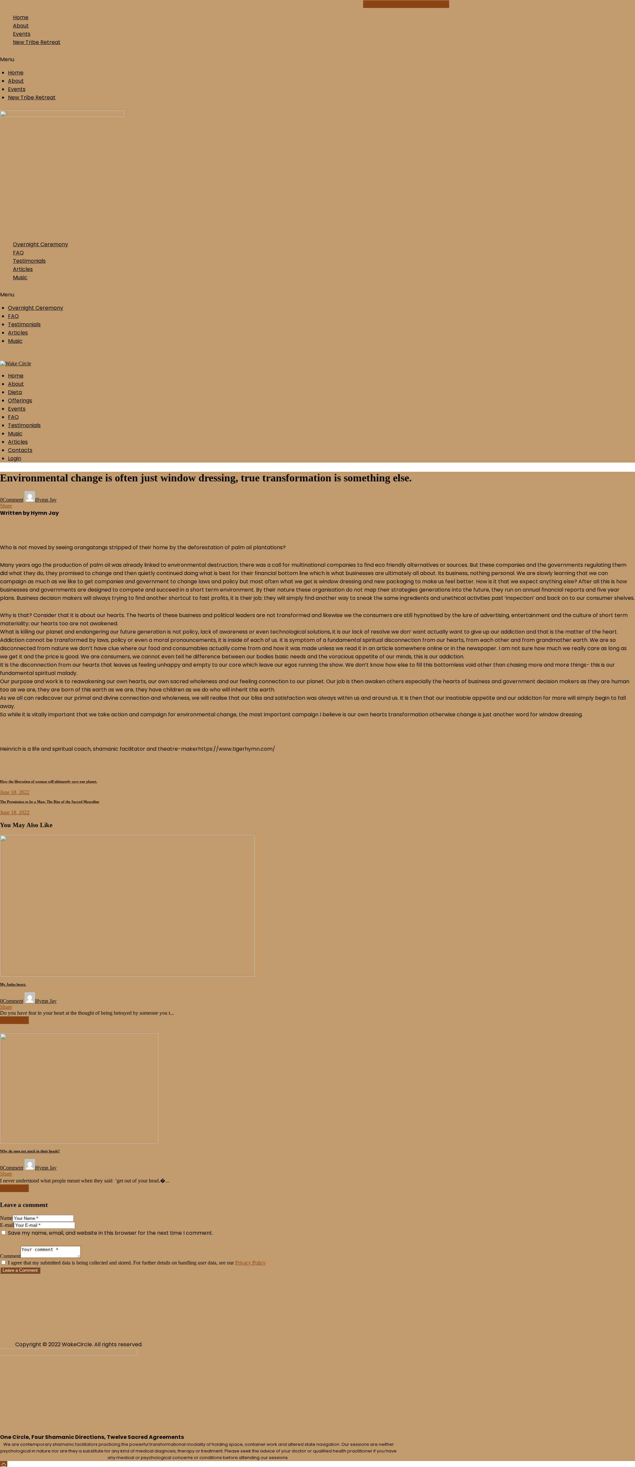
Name (6, 1218)
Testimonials (29, 261)
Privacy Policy (250, 1263)
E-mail (7, 1225)
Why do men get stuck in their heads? (30, 1151)
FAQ (18, 252)
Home (20, 17)
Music (20, 277)
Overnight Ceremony (40, 244)
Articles (23, 269)
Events (21, 34)
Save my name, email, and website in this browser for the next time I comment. (110, 1233)
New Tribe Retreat (37, 42)
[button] (127, 59)
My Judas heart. (13, 984)
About (21, 25)
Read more (14, 1020)
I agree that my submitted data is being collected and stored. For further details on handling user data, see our (137, 1263)
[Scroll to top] (3, 1464)
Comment (10, 1256)
